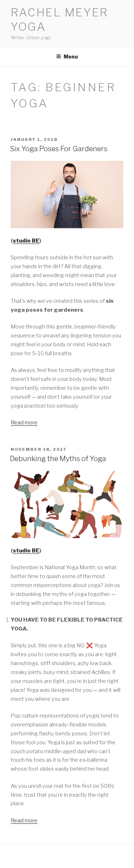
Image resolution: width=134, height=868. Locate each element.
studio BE (26, 241)
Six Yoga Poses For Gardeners (59, 148)
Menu (71, 56)
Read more (24, 422)
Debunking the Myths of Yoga (58, 458)
